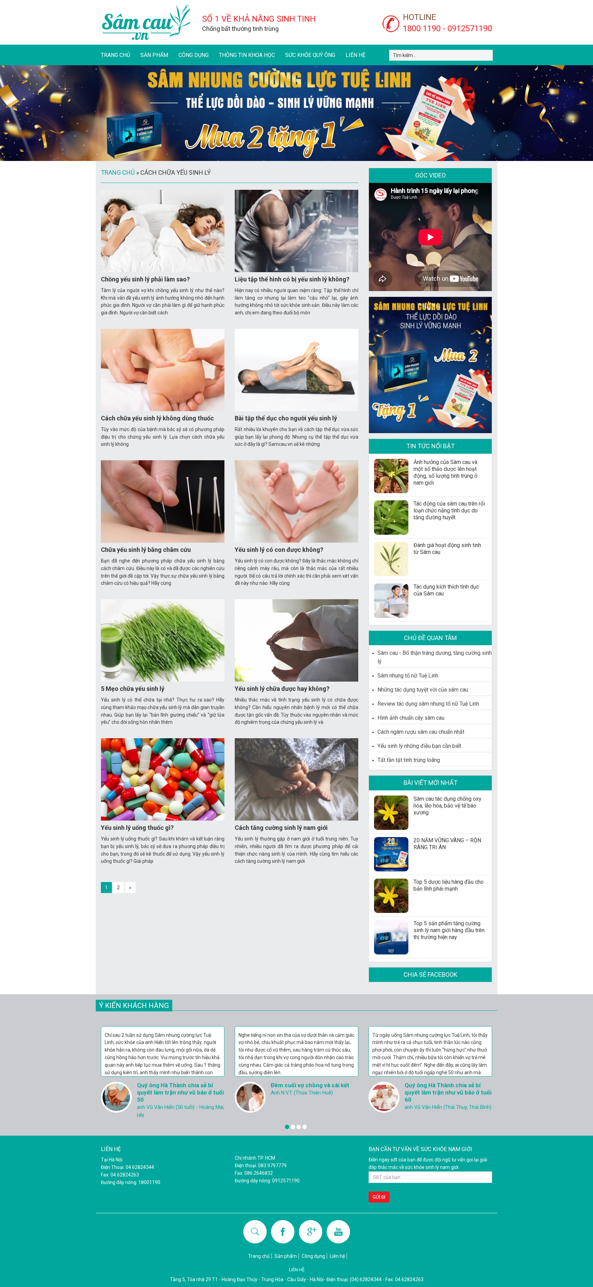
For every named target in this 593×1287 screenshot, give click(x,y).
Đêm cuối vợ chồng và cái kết (176, 1085)
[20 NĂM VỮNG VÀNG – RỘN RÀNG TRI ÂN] (391, 854)
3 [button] (298, 1127)
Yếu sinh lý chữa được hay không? (282, 688)
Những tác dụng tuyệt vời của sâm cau (422, 689)
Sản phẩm (154, 55)
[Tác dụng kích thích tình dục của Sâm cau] (391, 600)
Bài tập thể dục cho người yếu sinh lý (286, 418)
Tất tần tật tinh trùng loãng (408, 760)
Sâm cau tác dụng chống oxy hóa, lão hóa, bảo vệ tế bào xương (447, 806)
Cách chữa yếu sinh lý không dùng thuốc (157, 418)
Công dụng (193, 55)
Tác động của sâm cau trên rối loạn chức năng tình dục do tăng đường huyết (449, 510)
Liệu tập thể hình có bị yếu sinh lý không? (292, 279)
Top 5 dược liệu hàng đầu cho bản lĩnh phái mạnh (449, 885)
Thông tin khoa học (247, 55)
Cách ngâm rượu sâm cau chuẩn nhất (420, 732)
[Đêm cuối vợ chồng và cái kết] (116, 1097)
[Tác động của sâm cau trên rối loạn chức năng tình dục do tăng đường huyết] (391, 517)
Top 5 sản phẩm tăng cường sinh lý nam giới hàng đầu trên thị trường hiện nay (449, 930)
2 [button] (293, 1127)
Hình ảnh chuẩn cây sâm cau (410, 718)
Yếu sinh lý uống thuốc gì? (137, 827)
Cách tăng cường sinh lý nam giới (281, 827)
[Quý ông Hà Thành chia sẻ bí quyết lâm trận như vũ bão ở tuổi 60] (250, 1097)
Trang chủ (115, 55)
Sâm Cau (145, 22)
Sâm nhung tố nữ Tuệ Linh (407, 675)
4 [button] (304, 1127)
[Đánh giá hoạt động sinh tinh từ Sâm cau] (391, 559)
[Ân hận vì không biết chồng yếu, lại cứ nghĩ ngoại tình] (384, 1097)
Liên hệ (355, 55)
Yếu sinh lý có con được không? (279, 549)
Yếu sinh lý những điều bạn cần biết (419, 746)
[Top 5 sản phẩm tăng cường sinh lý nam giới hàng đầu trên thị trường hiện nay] (391, 937)
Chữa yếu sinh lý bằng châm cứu (146, 549)
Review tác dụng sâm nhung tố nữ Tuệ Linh (428, 703)
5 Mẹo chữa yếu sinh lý (132, 688)
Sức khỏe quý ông (310, 55)
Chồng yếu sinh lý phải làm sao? (145, 279)
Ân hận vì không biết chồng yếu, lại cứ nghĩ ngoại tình (447, 1089)
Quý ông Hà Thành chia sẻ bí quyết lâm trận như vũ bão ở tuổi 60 (314, 1092)
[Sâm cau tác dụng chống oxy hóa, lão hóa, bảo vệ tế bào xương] (391, 813)
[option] (162, 1071)
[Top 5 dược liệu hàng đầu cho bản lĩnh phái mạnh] (391, 896)
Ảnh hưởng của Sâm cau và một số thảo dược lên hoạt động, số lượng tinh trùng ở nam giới (445, 472)
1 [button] (287, 1127)
